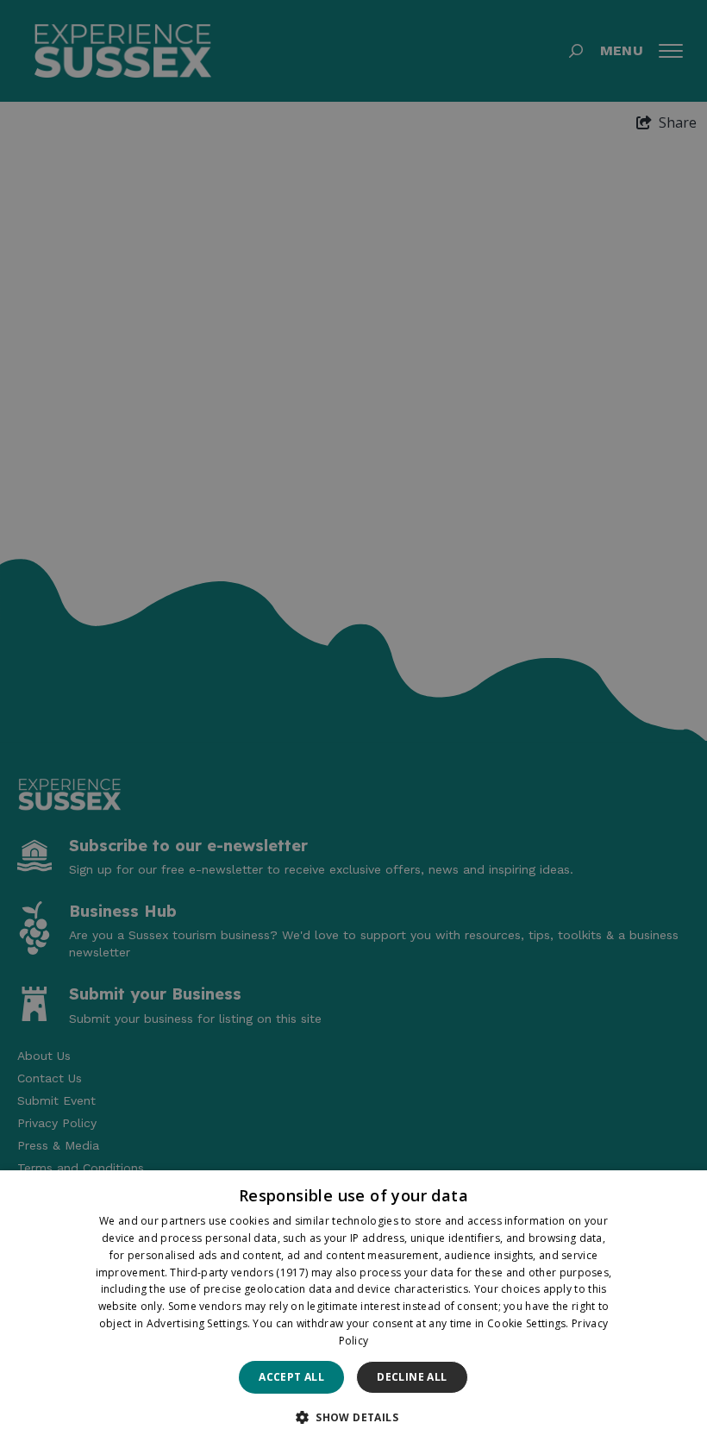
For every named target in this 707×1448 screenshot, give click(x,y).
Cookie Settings (526, 1323)
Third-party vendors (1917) (239, 1272)
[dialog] (353, 1309)
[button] (353, 1417)
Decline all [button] (412, 1377)
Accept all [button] (291, 1377)
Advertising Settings (197, 1323)
